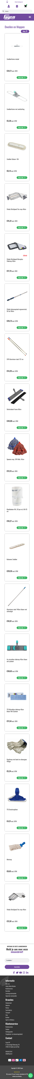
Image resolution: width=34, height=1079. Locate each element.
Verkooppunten (9, 1032)
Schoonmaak (9, 1003)
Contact (7, 1029)
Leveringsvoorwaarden (11, 993)
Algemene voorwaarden (11, 996)
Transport (8, 1012)
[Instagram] (24, 972)
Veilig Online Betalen (11, 986)
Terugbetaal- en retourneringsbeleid (14, 1034)
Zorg (7, 1015)
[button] (30, 1075)
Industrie (8, 1005)
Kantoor (7, 1017)
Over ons (8, 984)
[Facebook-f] (14, 972)
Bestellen (8, 991)
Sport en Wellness (10, 1020)
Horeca (7, 1008)
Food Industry (9, 1010)
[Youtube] (20, 972)
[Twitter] (17, 972)
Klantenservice (9, 989)
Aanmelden (17, 967)
